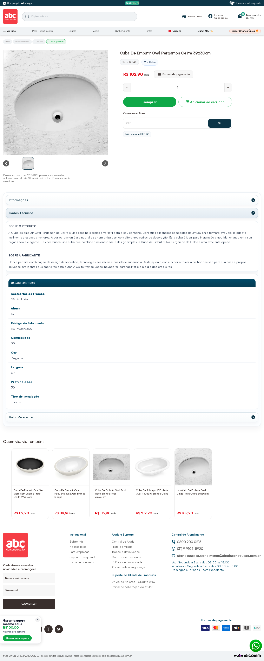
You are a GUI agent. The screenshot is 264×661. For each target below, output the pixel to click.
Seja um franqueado (83, 557)
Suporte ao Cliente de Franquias (134, 575)
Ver (150, 62)
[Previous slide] (6, 163)
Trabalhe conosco (82, 562)
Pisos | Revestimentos (42, 31)
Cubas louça (39, 42)
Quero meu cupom (17, 638)
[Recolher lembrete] (37, 619)
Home (8, 42)
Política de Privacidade (127, 562)
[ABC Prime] (132, 3)
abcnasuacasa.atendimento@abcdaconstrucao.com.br (219, 556)
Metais (95, 31)
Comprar (150, 102)
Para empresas (79, 552)
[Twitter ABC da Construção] (59, 632)
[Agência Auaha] (252, 656)
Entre (216, 15)
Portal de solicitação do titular (132, 587)
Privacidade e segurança (128, 567)
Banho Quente (122, 31)
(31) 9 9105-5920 (190, 549)
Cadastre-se (220, 18)
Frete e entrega (122, 546)
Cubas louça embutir (56, 42)
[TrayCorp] (238, 655)
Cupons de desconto (126, 557)
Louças (72, 31)
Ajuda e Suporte (123, 534)
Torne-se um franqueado (248, 3)
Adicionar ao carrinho (207, 102)
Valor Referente (21, 417)
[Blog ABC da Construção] (48, 632)
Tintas (149, 31)
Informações (18, 200)
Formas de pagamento (216, 620)
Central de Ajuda (123, 541)
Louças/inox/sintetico (22, 42)
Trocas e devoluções (126, 552)
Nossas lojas (78, 546)
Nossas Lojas (192, 16)
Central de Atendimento (188, 534)
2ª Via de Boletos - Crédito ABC (133, 581)
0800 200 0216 (189, 542)
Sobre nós (77, 541)
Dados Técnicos (21, 213)
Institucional (78, 534)
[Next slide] (105, 163)
